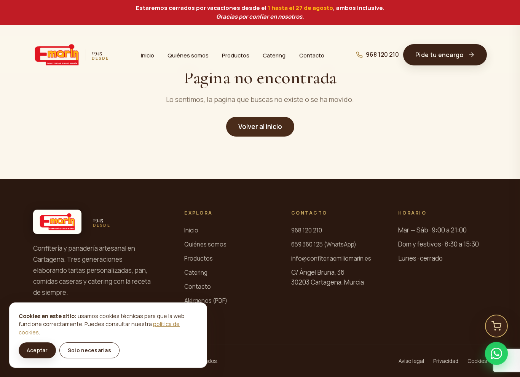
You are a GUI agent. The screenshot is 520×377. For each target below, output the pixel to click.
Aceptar (37, 350)
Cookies (477, 361)
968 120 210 (382, 55)
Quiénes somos (188, 55)
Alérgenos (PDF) (205, 301)
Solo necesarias (89, 350)
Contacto (311, 55)
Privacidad (445, 361)
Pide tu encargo (439, 55)
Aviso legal (411, 361)
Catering (274, 55)
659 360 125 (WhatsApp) (323, 244)
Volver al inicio (260, 126)
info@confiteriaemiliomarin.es (331, 258)
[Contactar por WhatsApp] (496, 353)
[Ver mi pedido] (496, 326)
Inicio (147, 55)
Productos (235, 55)
